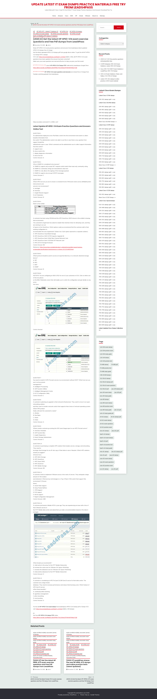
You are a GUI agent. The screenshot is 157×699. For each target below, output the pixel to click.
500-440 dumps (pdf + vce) (107, 249)
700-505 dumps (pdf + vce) (107, 292)
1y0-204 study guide (106, 354)
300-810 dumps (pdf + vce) (107, 162)
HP (76, 16)
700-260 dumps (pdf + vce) (107, 283)
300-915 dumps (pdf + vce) (107, 115)
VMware (87, 16)
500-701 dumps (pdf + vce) (107, 246)
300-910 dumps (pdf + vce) (107, 112)
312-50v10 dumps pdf (106, 382)
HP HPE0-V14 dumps (76, 31)
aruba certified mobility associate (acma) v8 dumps (44, 633)
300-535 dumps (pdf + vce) (107, 144)
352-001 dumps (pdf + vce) (107, 194)
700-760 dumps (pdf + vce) (107, 304)
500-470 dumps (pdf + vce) (107, 240)
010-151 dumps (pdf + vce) (107, 204)
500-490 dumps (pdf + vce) (107, 228)
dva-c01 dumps (104, 430)
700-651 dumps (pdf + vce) (107, 298)
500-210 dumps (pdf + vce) (107, 255)
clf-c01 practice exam (106, 427)
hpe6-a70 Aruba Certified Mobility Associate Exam (42, 656)
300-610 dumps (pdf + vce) (107, 147)
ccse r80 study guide (105, 410)
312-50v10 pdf (104, 389)
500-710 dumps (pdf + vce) (107, 237)
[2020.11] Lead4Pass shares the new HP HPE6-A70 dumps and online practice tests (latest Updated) (78, 663)
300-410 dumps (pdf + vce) (107, 129)
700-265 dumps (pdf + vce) (107, 286)
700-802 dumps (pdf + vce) (107, 313)
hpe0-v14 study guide (106, 448)
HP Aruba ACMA (41, 644)
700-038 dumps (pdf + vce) (107, 271)
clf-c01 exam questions (106, 423)
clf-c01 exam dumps (105, 420)
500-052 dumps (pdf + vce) (107, 216)
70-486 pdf (114, 364)
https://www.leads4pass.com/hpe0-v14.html (52, 57)
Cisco (66, 16)
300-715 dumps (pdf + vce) (107, 159)
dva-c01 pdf (115, 430)
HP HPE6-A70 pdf (38, 651)
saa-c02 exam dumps (106, 458)
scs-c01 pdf (114, 469)
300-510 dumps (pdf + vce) (107, 138)
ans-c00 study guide (105, 396)
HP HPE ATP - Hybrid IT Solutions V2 (47, 31)
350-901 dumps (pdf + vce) (107, 109)
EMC (71, 16)
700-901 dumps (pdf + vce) (107, 316)
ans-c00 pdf (117, 392)
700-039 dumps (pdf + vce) (107, 274)
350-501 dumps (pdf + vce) (107, 175)
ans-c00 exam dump (106, 392)
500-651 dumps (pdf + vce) (107, 234)
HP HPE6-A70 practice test (41, 653)
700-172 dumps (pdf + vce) (107, 280)
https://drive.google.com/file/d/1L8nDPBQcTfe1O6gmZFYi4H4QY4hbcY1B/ (55, 68)
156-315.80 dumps (105, 375)
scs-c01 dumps (104, 469)
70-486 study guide (105, 371)
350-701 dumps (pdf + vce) (107, 181)
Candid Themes (94, 695)
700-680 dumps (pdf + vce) (107, 301)
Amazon (60, 16)
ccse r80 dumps (104, 399)
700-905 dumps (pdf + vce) (107, 319)
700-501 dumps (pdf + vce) (107, 289)
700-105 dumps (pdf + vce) (107, 277)
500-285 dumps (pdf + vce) (107, 262)
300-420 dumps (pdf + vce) (107, 135)
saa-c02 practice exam (106, 465)
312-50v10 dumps (105, 378)
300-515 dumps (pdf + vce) (107, 141)
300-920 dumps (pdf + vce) (107, 118)
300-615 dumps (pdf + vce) (107, 150)
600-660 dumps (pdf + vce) (107, 265)
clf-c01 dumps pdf (116, 417)
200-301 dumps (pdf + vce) (107, 99)
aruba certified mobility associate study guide (44, 641)
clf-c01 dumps (104, 417)
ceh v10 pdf (117, 410)
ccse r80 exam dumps (106, 403)
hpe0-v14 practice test (106, 444)
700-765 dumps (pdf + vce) (107, 310)
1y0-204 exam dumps (106, 347)
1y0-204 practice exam (106, 350)
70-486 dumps (104, 364)
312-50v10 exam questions (107, 385)
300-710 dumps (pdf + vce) (107, 156)
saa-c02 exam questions (107, 462)
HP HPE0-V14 (64, 31)
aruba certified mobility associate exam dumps (44, 637)
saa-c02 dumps (114, 455)
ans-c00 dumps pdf (117, 389)
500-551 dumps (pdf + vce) (107, 243)
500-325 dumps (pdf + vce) (107, 225)
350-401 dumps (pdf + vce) (107, 172)
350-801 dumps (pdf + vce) (107, 184)
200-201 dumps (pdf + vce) (107, 210)
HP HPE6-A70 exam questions (42, 649)
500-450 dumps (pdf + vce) (107, 252)
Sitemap (102, 16)
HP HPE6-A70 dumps (39, 647)
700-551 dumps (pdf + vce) (107, 295)
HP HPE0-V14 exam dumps (41, 33)
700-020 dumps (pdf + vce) (107, 267)
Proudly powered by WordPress (67, 695)
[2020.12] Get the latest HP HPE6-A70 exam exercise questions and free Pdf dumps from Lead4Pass (44, 663)
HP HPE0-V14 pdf (75, 33)
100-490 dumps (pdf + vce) (107, 207)
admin (49, 45)
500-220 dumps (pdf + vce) (107, 258)
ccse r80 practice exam (106, 406)
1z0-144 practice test (106, 361)
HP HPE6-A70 (52, 644)
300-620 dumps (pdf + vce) (107, 153)
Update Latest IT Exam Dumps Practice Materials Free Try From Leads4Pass (78, 5)
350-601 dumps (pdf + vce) (107, 178)
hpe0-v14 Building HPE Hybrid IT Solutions (45, 36)
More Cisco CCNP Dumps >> (107, 165)
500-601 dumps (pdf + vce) (107, 231)
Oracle (81, 16)
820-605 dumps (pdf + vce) (107, 325)
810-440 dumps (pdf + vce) (107, 322)
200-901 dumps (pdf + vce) (107, 106)
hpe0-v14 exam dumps (106, 437)
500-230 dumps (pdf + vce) (107, 222)
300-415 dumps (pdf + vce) (107, 132)
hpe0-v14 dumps (105, 434)
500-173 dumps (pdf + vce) (107, 213)
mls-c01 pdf (103, 455)
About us (95, 16)
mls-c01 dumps (104, 451)
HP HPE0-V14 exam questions (59, 33)
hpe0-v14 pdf (104, 441)
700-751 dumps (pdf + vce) (107, 307)
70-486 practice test (105, 368)
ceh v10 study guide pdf (106, 413)
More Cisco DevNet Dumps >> (108, 121)
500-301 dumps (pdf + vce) (107, 219)
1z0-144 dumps (104, 357)
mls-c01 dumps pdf (117, 451)
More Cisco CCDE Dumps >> (107, 197)
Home (54, 16)
